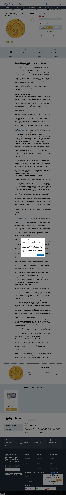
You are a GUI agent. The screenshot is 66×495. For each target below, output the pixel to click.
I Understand (40, 254)
